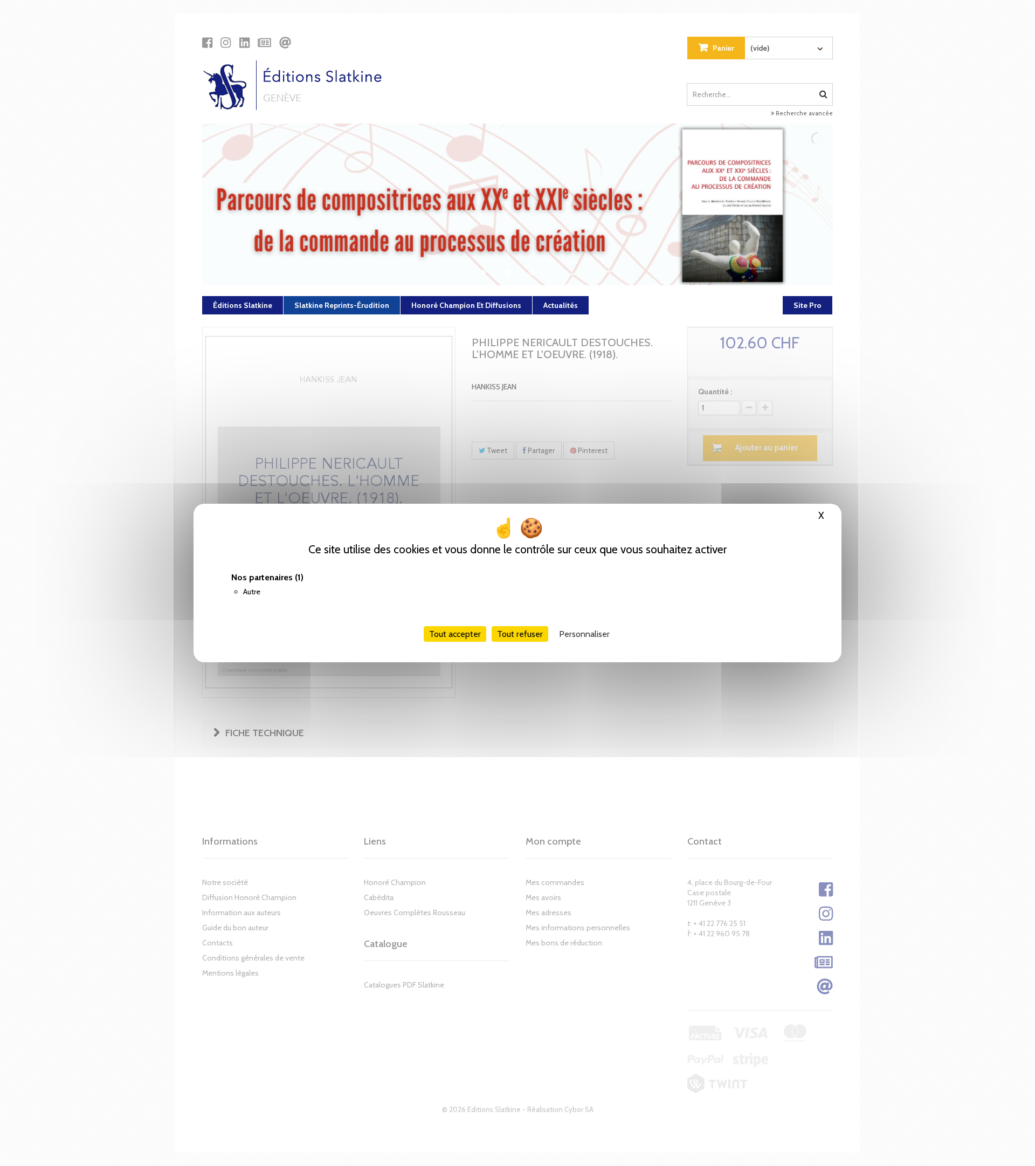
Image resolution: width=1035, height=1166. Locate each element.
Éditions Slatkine (242, 305)
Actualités (560, 305)
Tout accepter (455, 634)
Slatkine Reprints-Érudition (341, 305)
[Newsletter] (264, 43)
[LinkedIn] (244, 43)
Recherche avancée (803, 113)
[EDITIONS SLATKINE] (296, 85)
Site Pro (808, 305)
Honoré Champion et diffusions (466, 305)
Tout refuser (520, 634)
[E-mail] (285, 43)
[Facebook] (207, 43)
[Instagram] (225, 43)
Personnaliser (584, 634)
